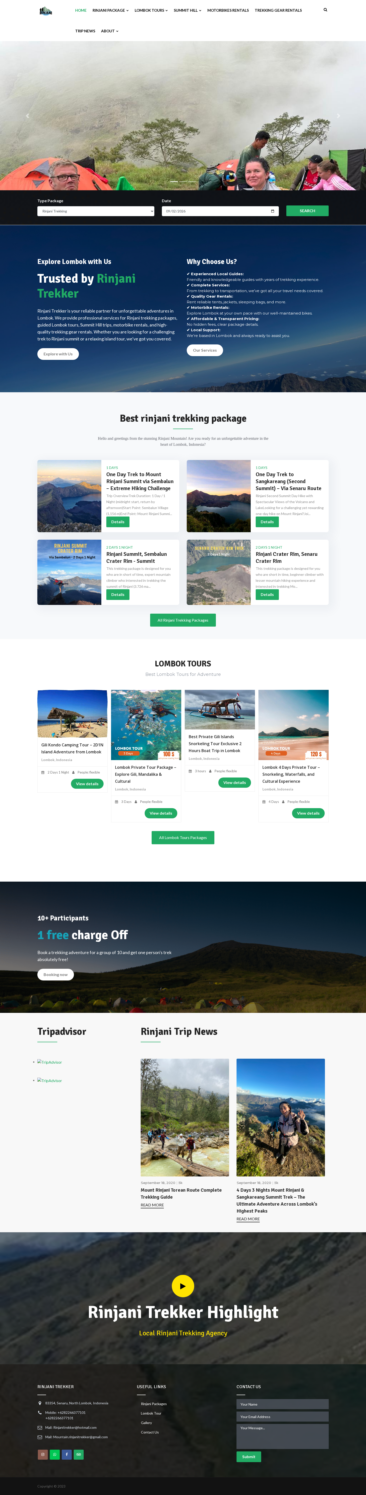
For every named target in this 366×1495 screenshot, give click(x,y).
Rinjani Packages (154, 1404)
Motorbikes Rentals (228, 10)
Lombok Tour (151, 1413)
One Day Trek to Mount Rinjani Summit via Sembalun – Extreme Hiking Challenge (140, 481)
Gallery (146, 1423)
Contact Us (150, 1432)
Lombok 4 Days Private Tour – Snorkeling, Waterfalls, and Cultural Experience (291, 774)
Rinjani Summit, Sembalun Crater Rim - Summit (136, 557)
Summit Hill (186, 10)
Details (117, 521)
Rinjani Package (109, 10)
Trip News (85, 31)
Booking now (56, 974)
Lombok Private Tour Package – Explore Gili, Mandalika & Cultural (145, 774)
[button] (27, 116)
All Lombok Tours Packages (183, 837)
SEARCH (307, 210)
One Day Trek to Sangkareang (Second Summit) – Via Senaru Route (288, 481)
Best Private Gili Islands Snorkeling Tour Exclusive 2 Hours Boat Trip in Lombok (215, 743)
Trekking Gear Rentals (278, 10)
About (108, 31)
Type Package (50, 200)
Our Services (205, 350)
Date (166, 200)
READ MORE (152, 1204)
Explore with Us (58, 353)
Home (81, 10)
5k (181, 1183)
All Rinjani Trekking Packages (183, 620)
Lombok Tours (150, 10)
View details (87, 783)
